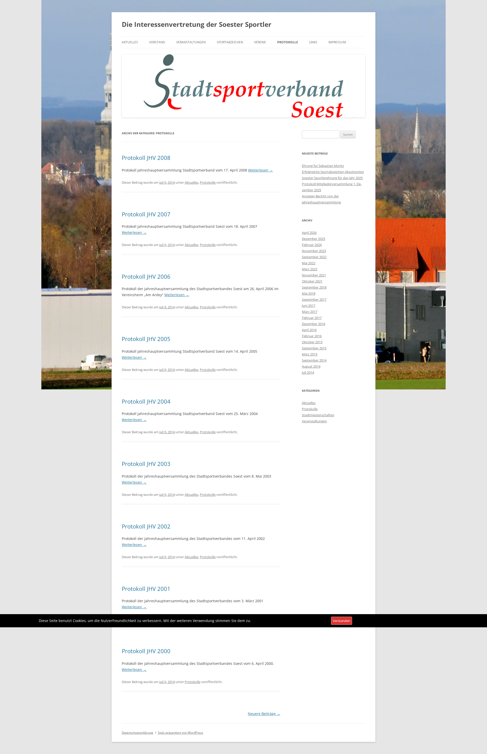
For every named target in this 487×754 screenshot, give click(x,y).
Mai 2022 (308, 263)
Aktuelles (130, 42)
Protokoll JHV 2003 (146, 463)
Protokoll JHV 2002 (146, 526)
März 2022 (309, 269)
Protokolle (287, 42)
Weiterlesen (260, 170)
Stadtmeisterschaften (318, 415)
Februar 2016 (312, 336)
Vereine (260, 42)
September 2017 (314, 299)
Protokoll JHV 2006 (146, 276)
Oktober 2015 (312, 342)
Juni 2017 (308, 305)
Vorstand (157, 42)
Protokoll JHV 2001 (146, 588)
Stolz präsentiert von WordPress (180, 732)
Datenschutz (442, 621)
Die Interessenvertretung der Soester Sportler (196, 24)
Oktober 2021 (312, 281)
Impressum (337, 42)
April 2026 (309, 232)
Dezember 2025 (313, 238)
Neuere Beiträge (264, 713)
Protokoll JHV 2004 (146, 401)
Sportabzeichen (230, 42)
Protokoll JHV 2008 (146, 157)
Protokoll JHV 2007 (146, 214)
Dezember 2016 (313, 324)
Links (313, 42)
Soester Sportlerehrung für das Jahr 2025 (332, 178)
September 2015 (314, 348)
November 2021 (314, 275)
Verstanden (341, 620)
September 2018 (314, 287)
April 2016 (309, 330)
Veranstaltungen (191, 42)
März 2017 (309, 311)
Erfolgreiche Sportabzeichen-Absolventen (333, 171)
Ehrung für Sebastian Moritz (323, 165)
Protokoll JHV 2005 (146, 339)
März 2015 (309, 354)
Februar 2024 (312, 244)
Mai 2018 (308, 293)
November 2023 (314, 251)
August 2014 (311, 366)
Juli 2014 (308, 372)
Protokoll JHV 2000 (146, 651)
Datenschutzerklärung (137, 732)
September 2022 (314, 257)
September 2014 (314, 360)
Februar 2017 (312, 317)
